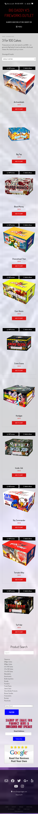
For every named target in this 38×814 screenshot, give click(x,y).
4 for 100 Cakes (8, 667)
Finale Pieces (7, 686)
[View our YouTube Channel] (16, 786)
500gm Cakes (8, 664)
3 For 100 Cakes (8, 669)
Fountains (7, 684)
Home (3, 36)
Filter (11, 712)
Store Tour (26, 809)
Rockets (6, 698)
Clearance (7, 659)
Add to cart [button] (19, 109)
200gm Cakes (8, 662)
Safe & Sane (7, 688)
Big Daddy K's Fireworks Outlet (19, 13)
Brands (21, 807)
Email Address (19, 731)
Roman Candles (8, 693)
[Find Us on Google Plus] (26, 780)
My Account (11, 809)
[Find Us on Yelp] (32, 780)
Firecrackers (7, 696)
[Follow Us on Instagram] (22, 786)
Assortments (7, 676)
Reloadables (7, 674)
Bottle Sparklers (8, 679)
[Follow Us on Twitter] (19, 780)
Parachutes (7, 701)
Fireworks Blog (18, 811)
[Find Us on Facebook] (12, 780)
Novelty (6, 681)
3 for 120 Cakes (8, 671)
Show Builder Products (10, 691)
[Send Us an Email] (6, 780)
